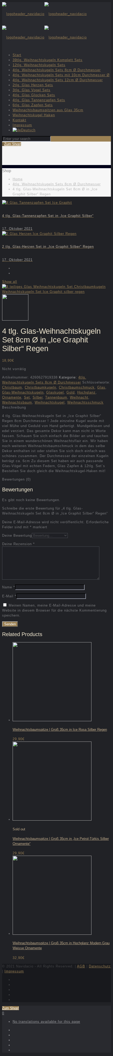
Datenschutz (100, 966)
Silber (38, 397)
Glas (101, 387)
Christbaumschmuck (77, 387)
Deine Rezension (18, 544)
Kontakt (19, 120)
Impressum (22, 125)
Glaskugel (55, 392)
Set (27, 397)
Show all (9, 282)
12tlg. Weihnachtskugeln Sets (39, 65)
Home (18, 179)
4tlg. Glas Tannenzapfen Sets (39, 100)
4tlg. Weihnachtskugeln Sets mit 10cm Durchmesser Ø (61, 75)
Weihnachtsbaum (17, 402)
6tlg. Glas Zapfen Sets (33, 105)
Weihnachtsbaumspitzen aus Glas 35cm (48, 110)
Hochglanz (86, 392)
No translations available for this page (46, 1022)
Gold (70, 392)
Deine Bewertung (17, 535)
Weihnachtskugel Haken (34, 115)
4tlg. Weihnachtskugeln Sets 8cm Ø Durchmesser (57, 70)
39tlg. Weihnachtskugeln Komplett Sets (48, 60)
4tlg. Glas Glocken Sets (34, 95)
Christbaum (12, 387)
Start (17, 55)
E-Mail (9, 596)
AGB (81, 966)
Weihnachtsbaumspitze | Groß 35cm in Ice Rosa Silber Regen (60, 730)
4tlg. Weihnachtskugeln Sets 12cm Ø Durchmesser (58, 80)
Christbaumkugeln (40, 387)
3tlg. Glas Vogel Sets (31, 90)
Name (8, 587)
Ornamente (11, 397)
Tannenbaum (56, 397)
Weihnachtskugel (50, 402)
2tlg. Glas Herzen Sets (33, 85)
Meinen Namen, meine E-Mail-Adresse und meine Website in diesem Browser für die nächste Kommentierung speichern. (54, 610)
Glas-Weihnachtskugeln (23, 392)
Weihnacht (79, 397)
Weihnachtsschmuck (85, 402)
